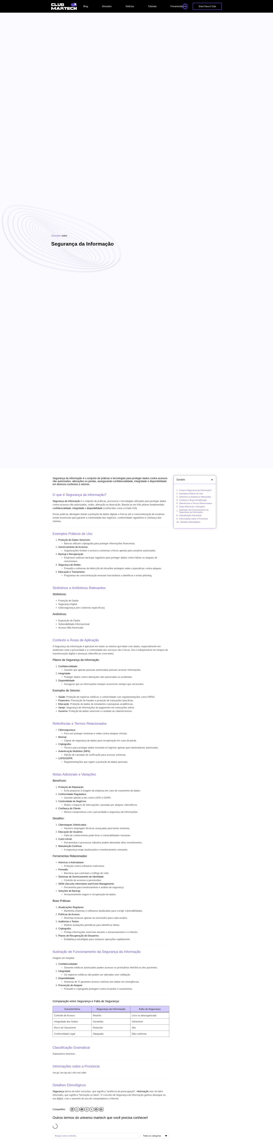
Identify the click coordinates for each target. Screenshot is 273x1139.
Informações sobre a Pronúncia (193, 519)
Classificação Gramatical (190, 515)
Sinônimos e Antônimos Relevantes (195, 497)
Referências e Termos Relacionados (195, 503)
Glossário (56, 236)
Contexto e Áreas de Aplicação (193, 500)
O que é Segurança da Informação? (195, 490)
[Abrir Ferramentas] (185, 6)
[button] (72, 1109)
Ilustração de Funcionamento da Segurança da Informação (193, 511)
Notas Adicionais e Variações (192, 506)
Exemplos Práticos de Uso (191, 493)
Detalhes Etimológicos (190, 522)
